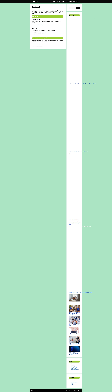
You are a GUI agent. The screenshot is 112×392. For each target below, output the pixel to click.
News (72, 383)
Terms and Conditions (75, 369)
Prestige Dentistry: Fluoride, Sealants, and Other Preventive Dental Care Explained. (83, 83)
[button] (79, 1)
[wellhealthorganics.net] (35, 1)
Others (72, 384)
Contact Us (75, 1)
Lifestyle (63, 1)
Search (70, 6)
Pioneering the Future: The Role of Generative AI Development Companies (74, 353)
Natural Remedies (69, 1)
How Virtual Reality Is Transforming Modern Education (78, 151)
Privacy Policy (73, 368)
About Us (72, 363)
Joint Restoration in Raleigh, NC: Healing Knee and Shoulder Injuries (80, 292)
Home (54, 1)
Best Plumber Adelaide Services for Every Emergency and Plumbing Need (74, 313)
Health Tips (58, 1)
